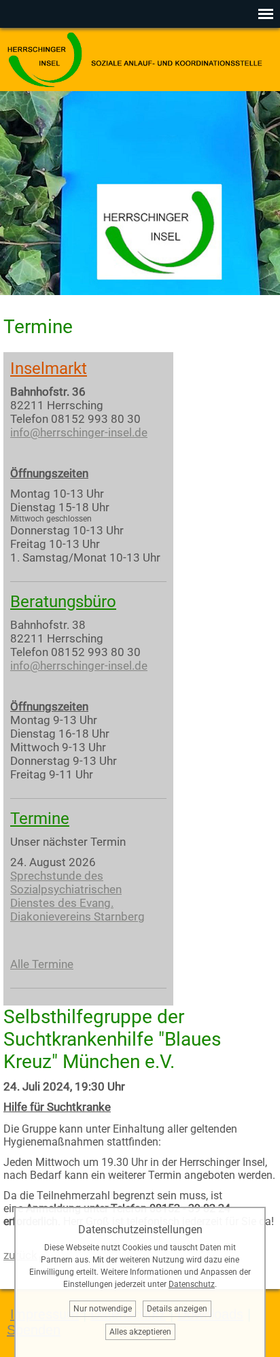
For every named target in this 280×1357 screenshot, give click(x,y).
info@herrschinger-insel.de (78, 432)
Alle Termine (41, 964)
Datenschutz (192, 1284)
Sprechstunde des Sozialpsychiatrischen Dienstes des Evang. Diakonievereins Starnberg (77, 896)
